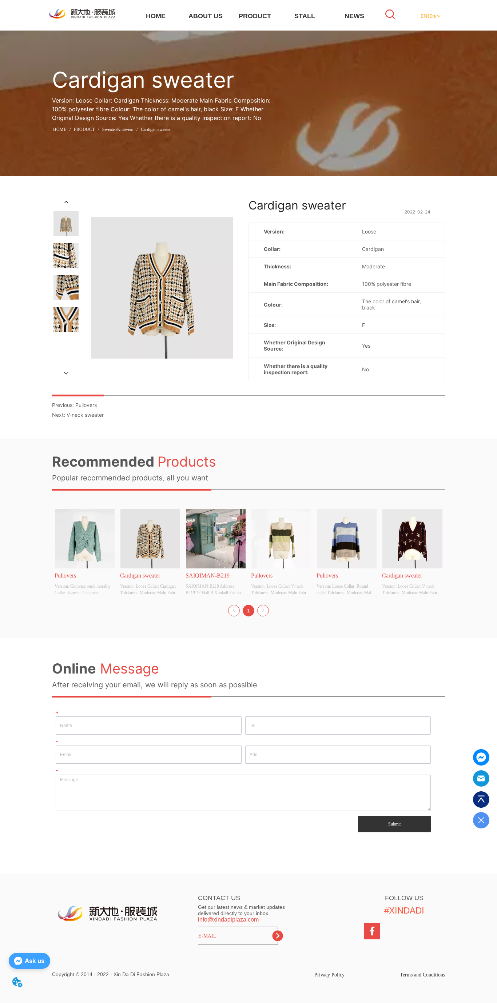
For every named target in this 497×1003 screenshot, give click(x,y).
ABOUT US (205, 16)
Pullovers (86, 405)
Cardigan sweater (156, 129)
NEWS (354, 16)
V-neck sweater (85, 415)
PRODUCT (255, 16)
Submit (394, 824)
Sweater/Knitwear (117, 129)
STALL (304, 16)
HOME (156, 16)
